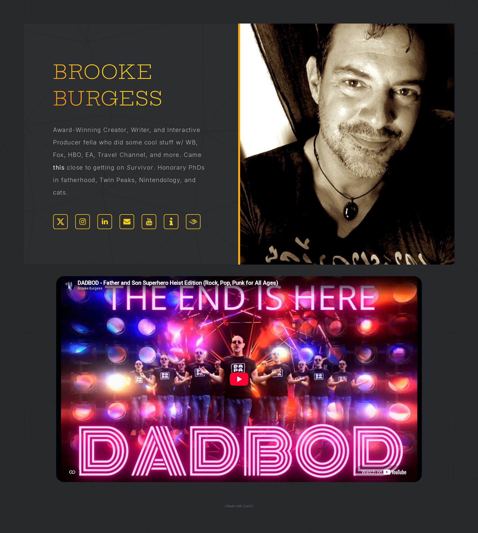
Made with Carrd (239, 506)
